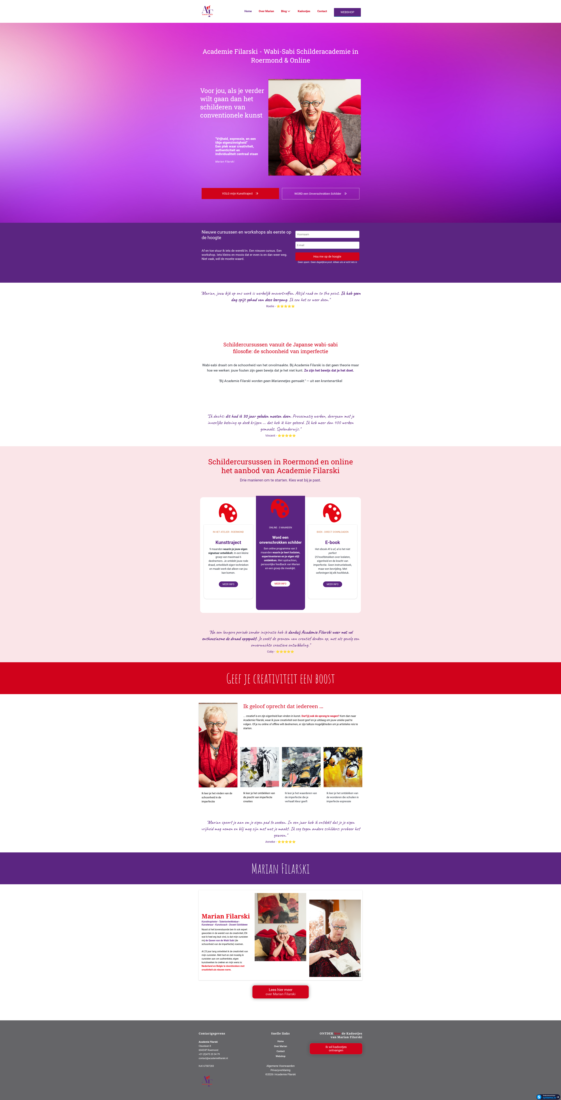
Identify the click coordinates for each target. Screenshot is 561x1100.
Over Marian (266, 11)
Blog (284, 11)
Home (248, 11)
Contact (322, 11)
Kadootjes (304, 11)
